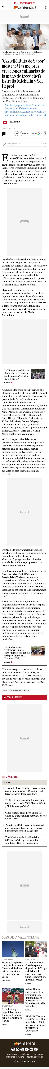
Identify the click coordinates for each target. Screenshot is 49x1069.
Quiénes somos (11, 1054)
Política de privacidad (15, 1057)
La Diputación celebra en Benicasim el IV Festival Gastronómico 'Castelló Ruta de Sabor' (16, 374)
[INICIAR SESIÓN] (45, 7)
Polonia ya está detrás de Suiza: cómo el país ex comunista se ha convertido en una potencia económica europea (24, 828)
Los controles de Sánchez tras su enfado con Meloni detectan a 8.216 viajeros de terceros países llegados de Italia (25, 791)
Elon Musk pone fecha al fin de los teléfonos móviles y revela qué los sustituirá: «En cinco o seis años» (22, 840)
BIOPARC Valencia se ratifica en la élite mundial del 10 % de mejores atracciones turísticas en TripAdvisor (35, 1023)
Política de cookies (35, 1057)
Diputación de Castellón (19, 691)
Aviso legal (38, 1054)
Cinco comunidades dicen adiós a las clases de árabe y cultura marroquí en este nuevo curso (25, 816)
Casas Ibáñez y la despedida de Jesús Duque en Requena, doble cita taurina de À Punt (12, 1015)
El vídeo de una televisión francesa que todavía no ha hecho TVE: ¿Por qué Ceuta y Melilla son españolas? (25, 803)
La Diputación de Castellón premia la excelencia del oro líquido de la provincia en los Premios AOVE (17, 653)
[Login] (45, 7)
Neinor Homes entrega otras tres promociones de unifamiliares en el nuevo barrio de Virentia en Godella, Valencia (35, 998)
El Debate (15, 121)
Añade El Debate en (29, 134)
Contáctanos (25, 1054)
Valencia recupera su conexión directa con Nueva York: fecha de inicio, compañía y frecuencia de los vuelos (12, 969)
